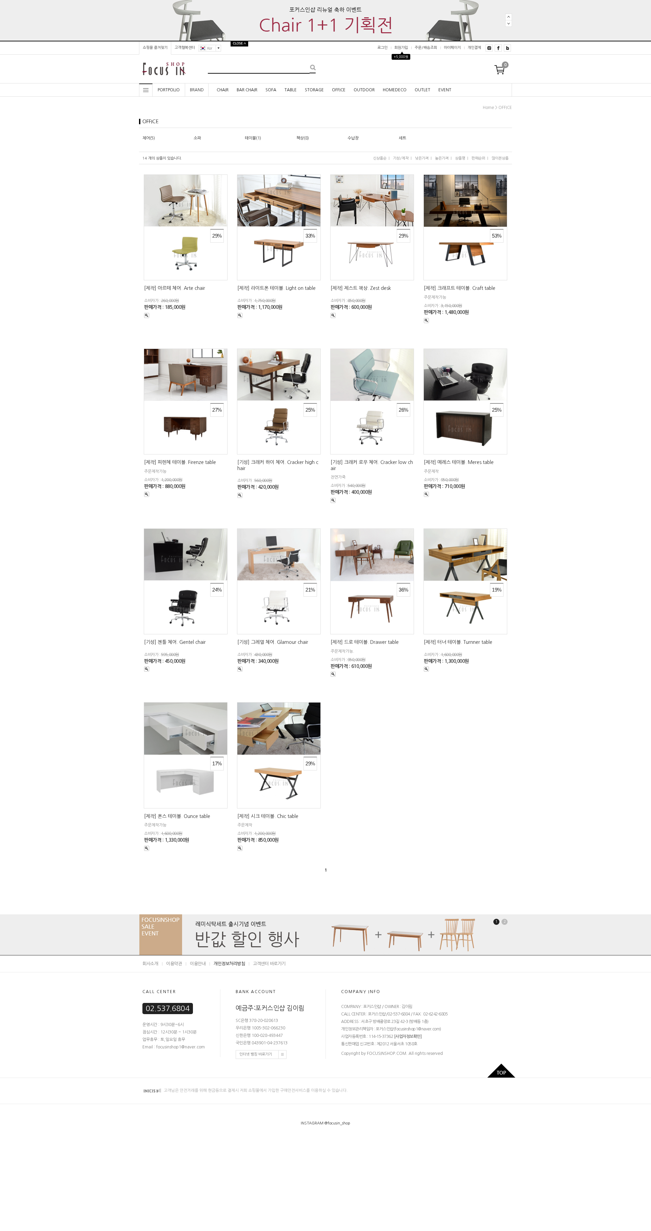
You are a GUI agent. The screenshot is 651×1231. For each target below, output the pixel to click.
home (488, 108)
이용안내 (197, 964)
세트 (402, 138)
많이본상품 (500, 158)
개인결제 (474, 48)
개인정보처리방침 (229, 964)
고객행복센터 (185, 48)
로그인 (382, 48)
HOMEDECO (395, 90)
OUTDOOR (364, 90)
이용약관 (174, 964)
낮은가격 (422, 158)
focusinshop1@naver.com (417, 1029)
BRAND (197, 90)
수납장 (353, 138)
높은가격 (442, 158)
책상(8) (302, 138)
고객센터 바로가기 (269, 964)
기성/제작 (401, 158)
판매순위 (478, 158)
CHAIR (223, 90)
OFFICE (339, 90)
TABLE (290, 90)
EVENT (444, 90)
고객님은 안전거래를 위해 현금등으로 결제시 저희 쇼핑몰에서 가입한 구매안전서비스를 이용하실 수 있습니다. (255, 1090)
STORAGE (314, 90)
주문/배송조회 (426, 48)
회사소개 (150, 964)
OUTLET (422, 90)
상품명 (460, 158)
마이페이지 (452, 48)
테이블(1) (253, 138)
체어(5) (148, 138)
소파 (197, 138)
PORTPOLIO (169, 90)
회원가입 (401, 48)
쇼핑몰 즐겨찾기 (155, 48)
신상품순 (380, 158)
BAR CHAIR (247, 90)
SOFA (270, 90)
